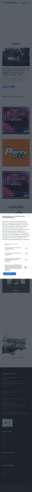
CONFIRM (8, 273)
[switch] (26, 248)
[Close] (28, 216)
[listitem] (16, 244)
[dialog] (16, 246)
